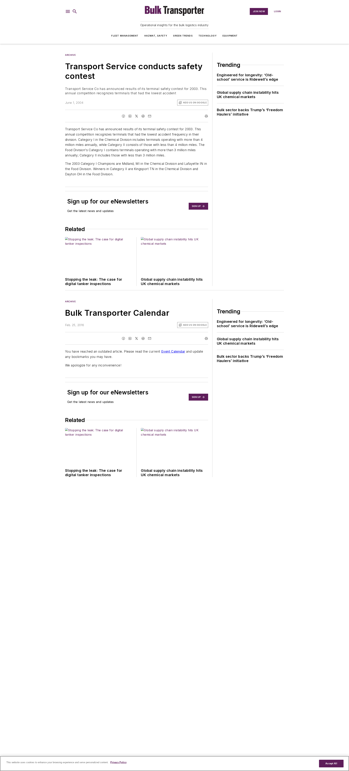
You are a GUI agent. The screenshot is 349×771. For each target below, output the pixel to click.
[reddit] (143, 116)
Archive (70, 55)
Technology (207, 35)
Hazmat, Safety (155, 35)
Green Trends (182, 35)
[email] (149, 116)
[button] (68, 11)
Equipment (230, 35)
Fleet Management (124, 35)
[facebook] (123, 116)
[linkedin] (130, 116)
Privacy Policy (118, 762)
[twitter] (136, 116)
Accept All (331, 763)
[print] (206, 116)
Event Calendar (173, 351)
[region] (174, 763)
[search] (74, 11)
